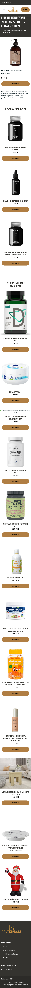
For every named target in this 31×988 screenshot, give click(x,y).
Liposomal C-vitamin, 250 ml (15, 577)
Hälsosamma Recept (11, 954)
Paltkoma (8, 947)
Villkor (21, 983)
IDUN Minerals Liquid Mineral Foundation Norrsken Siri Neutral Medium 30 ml (15, 738)
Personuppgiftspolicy (10, 985)
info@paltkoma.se (6, 2)
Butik (25, 9)
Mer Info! (15, 84)
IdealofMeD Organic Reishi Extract (15, 201)
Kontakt (15, 983)
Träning (12, 70)
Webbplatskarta (23, 985)
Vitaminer (19, 70)
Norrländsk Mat (10, 950)
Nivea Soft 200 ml (15, 392)
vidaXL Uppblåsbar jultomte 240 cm (15, 899)
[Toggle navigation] (3, 9)
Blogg (6, 958)
